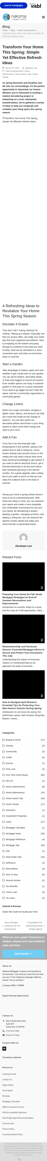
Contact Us (7, 1079)
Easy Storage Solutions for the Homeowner (11, 926)
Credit (9, 757)
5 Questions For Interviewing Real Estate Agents (33, 926)
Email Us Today (13, 1035)
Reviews (6, 1096)
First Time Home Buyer (17, 775)
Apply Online (7, 1085)
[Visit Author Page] (23, 537)
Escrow (9, 763)
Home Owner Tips (23, 74)
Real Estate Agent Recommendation (18, 1118)
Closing (9, 745)
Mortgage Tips (13, 845)
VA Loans (10, 898)
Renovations (12, 868)
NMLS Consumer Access (13, 1107)
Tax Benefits (12, 886)
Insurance (10, 810)
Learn (8, 822)
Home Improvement (14, 71)
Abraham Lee (31, 68)
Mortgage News (13, 833)
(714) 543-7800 (12, 1031)
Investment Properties (16, 816)
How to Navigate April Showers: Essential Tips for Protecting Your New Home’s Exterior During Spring (21, 705)
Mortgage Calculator (15, 827)
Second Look (8, 1123)
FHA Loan (10, 769)
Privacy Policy (8, 1129)
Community (11, 751)
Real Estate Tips (14, 857)
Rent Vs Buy (12, 874)
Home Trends (12, 804)
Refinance (11, 863)
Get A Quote (7, 1090)
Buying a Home (13, 740)
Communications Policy (12, 1134)
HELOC (9, 781)
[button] (43, 17)
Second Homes (13, 880)
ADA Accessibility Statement (14, 1112)
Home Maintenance (15, 792)
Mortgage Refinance (15, 839)
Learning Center (9, 1074)
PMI (8, 851)
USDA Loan (11, 892)
